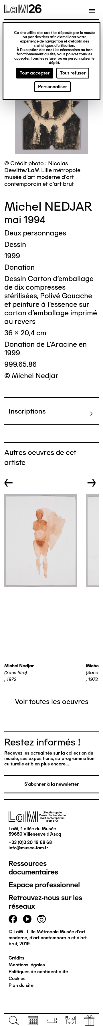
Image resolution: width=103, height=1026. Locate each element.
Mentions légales (27, 964)
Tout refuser (73, 73)
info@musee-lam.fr (28, 847)
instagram (41, 919)
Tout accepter (34, 73)
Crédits (16, 958)
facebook (13, 919)
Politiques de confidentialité (38, 971)
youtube (27, 919)
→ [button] (91, 483)
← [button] (8, 483)
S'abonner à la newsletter (51, 784)
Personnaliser (52, 86)
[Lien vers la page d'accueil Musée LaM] (22, 11)
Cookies (17, 978)
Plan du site (21, 985)
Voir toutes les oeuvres (51, 701)
